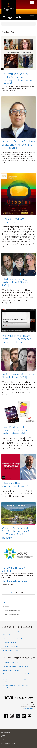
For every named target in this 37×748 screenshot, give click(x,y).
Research (5, 602)
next (28, 593)
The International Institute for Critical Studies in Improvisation (17, 675)
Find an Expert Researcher (11, 614)
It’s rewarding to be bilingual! (13, 569)
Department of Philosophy (10, 646)
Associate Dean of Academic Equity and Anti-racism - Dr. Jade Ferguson (18, 144)
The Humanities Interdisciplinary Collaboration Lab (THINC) (18, 680)
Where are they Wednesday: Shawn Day (16, 484)
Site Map (9, 740)
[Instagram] (12, 716)
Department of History (9, 642)
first (4, 593)
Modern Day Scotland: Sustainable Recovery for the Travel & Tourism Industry (16, 532)
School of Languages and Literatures (13, 639)
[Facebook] (6, 716)
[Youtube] (29, 715)
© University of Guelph (8, 743)
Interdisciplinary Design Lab (11, 670)
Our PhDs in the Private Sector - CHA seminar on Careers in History (16, 339)
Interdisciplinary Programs (10, 650)
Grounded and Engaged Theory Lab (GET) (15, 666)
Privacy (8, 736)
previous (11, 593)
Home (4, 24)
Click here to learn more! (14, 581)
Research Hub (7, 606)
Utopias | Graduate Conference (12, 220)
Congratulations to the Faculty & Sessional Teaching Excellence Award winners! (17, 78)
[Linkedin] (24, 716)
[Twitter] (18, 716)
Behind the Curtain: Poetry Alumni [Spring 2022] (17, 375)
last (33, 593)
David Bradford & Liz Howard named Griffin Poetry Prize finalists (14, 430)
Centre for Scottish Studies (11, 662)
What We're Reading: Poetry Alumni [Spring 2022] (14, 282)
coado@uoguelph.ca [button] (29, 708)
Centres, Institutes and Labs (11, 610)
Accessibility (10, 732)
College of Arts (12, 17)
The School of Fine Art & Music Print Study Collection (15, 686)
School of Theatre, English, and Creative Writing (17, 631)
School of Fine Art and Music (11, 635)
